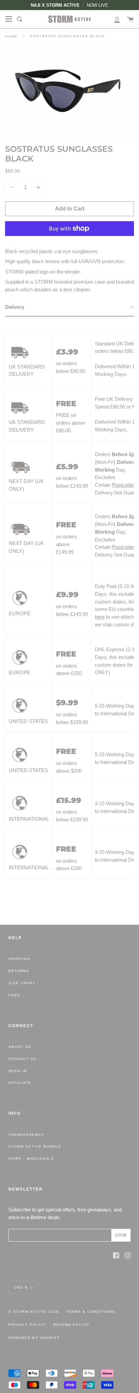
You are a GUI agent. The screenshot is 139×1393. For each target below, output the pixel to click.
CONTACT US (22, 1059)
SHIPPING (19, 959)
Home (11, 36)
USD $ (21, 1287)
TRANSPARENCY (26, 1135)
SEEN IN (17, 1071)
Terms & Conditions (90, 1311)
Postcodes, (124, 485)
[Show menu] (9, 19)
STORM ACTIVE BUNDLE (34, 1146)
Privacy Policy (27, 1325)
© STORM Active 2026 (33, 1311)
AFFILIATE (19, 1083)
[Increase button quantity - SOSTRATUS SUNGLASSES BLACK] (37, 187)
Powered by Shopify (34, 1338)
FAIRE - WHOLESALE (31, 1158)
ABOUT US (19, 1047)
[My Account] (113, 19)
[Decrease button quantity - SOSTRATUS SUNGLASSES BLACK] (13, 187)
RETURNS (18, 971)
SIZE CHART (21, 983)
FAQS (14, 995)
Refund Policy (71, 1325)
